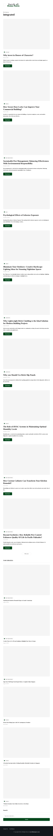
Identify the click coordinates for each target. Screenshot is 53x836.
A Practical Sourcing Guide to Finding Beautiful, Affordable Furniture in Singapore (21, 763)
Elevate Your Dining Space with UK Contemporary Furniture (16, 722)
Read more (7, 65)
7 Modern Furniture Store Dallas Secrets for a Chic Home (16, 803)
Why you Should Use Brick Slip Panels (19, 375)
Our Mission (12, 828)
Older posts (26, 553)
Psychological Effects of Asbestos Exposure (21, 215)
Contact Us (5, 828)
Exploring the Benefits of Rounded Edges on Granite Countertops (17, 600)
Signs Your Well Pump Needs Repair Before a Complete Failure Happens (19, 681)
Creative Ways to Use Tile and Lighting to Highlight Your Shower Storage (19, 641)
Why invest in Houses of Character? (18, 55)
